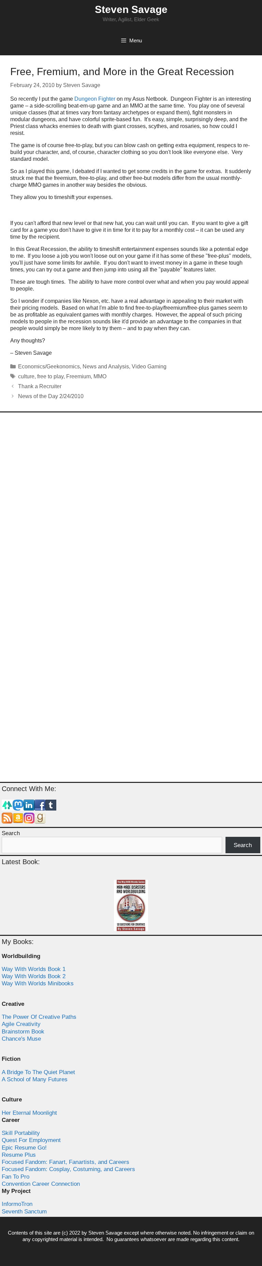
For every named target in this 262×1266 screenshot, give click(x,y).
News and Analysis (106, 366)
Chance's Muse (21, 1039)
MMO (99, 376)
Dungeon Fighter (94, 99)
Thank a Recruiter (39, 386)
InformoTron (17, 1204)
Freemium (78, 376)
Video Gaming (149, 366)
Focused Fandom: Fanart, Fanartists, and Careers (65, 1162)
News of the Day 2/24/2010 (51, 396)
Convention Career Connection (41, 1184)
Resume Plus (19, 1155)
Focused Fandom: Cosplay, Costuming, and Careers (68, 1169)
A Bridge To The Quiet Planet (38, 1072)
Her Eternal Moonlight (29, 1113)
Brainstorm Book (23, 1031)
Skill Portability (21, 1133)
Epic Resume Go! (24, 1147)
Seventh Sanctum (24, 1211)
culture (26, 376)
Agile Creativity (21, 1024)
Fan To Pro (15, 1176)
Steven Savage (131, 9)
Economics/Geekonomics (49, 366)
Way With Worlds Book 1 (34, 969)
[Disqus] (131, 508)
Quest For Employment (31, 1140)
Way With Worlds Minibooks (38, 983)
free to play (50, 376)
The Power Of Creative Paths (39, 1017)
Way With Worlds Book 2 (34, 976)
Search (11, 833)
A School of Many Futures (35, 1079)
